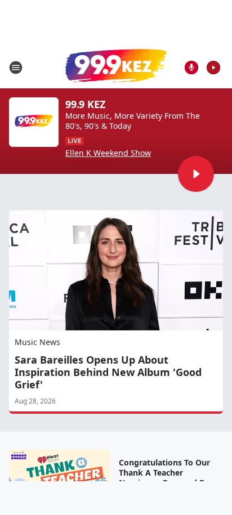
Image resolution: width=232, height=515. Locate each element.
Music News (37, 342)
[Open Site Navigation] (16, 67)
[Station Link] (116, 67)
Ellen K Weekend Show (108, 153)
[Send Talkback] (191, 67)
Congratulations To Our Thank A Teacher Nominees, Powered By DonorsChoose (164, 478)
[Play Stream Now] (213, 67)
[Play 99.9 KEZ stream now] (34, 122)
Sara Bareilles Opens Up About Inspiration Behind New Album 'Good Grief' (108, 372)
